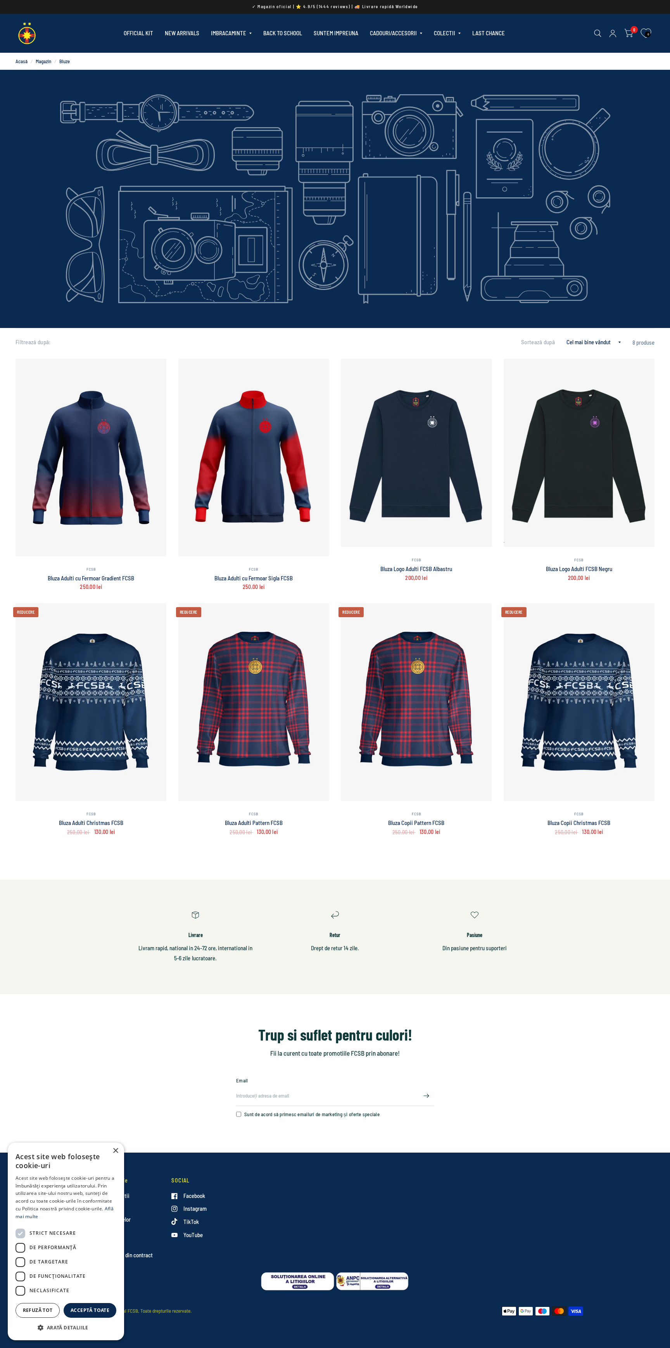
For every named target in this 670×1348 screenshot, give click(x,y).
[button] (66, 1327)
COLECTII (444, 32)
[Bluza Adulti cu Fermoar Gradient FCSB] (91, 457)
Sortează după (538, 341)
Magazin (43, 61)
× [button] (115, 1151)
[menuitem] (138, 33)
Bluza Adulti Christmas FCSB (91, 822)
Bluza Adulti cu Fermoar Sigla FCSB (253, 578)
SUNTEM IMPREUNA (336, 32)
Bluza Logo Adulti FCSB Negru (579, 568)
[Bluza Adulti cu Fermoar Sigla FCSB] (254, 457)
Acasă (22, 61)
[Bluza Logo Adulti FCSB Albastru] (416, 453)
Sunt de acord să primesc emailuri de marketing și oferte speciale (312, 1114)
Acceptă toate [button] (90, 1310)
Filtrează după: (33, 341)
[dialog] (66, 1241)
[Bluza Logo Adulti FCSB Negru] (579, 453)
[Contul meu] (612, 33)
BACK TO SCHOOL (282, 32)
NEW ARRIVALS (182, 32)
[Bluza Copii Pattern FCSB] (416, 702)
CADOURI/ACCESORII (393, 32)
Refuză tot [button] (38, 1310)
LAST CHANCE (488, 32)
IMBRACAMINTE (228, 32)
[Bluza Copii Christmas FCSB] (579, 702)
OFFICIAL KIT (138, 32)
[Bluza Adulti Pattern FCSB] (254, 702)
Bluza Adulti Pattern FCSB (254, 822)
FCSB (91, 569)
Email (242, 1080)
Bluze (64, 61)
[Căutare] (597, 33)
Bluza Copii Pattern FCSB (416, 822)
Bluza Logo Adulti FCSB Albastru (416, 568)
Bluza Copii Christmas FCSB (578, 822)
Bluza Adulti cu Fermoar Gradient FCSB (91, 578)
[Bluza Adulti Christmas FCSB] (91, 702)
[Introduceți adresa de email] (426, 1096)
